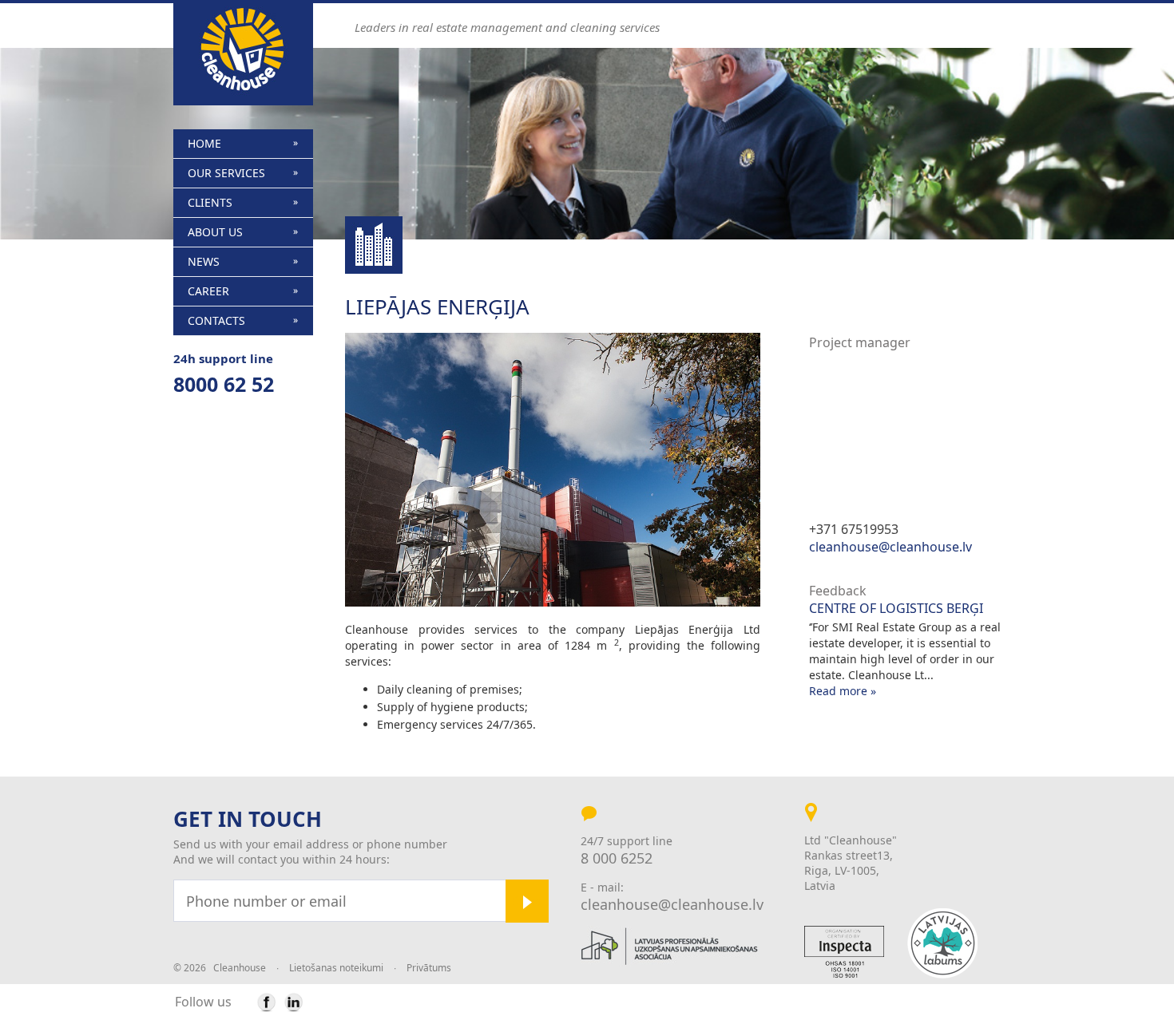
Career (208, 290)
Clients (210, 202)
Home (204, 143)
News (204, 261)
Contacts (216, 320)
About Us (215, 231)
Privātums (429, 968)
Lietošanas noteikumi (336, 968)
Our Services (226, 172)
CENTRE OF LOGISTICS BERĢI (896, 608)
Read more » (842, 690)
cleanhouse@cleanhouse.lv (890, 546)
